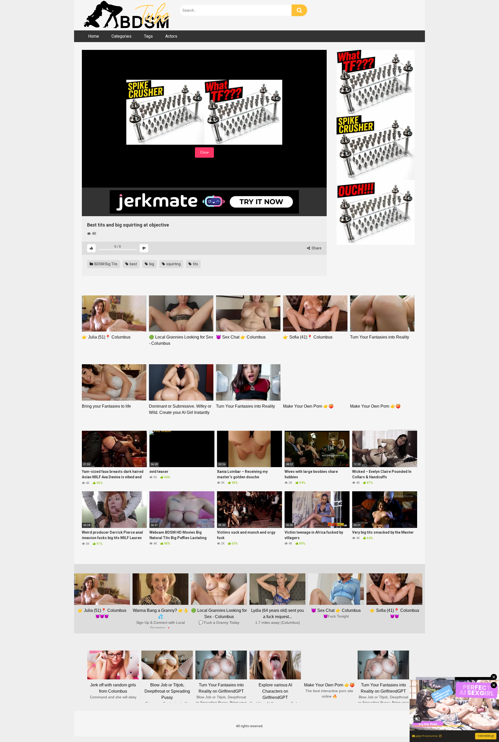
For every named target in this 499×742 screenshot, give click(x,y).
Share (316, 248)
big (151, 264)
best (133, 264)
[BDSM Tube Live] (127, 15)
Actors (171, 36)
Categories (121, 36)
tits (195, 264)
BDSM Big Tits (105, 264)
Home (93, 36)
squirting (173, 264)
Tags (148, 36)
